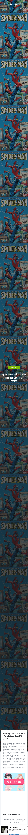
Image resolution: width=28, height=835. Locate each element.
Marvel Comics (14, 367)
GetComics (14, 4)
